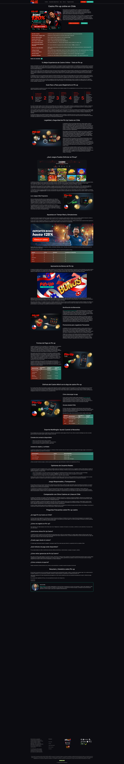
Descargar (83, 1)
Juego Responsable (52, 745)
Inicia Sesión (90, 1)
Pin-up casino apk (87, 397)
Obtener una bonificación (74, 23)
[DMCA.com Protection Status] (62, 760)
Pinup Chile (50, 741)
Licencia (50, 743)
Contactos (50, 748)
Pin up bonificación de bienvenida (70, 310)
